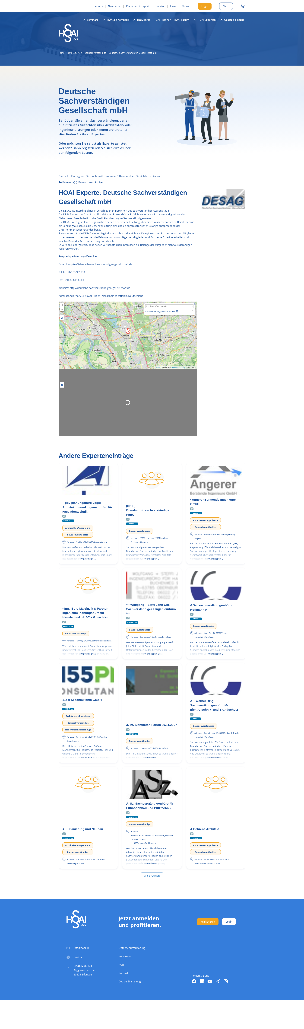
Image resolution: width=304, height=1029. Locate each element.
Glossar (186, 6)
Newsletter (114, 6)
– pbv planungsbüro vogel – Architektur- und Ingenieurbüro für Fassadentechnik (87, 507)
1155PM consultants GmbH (82, 699)
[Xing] (218, 981)
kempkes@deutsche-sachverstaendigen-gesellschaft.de (99, 264)
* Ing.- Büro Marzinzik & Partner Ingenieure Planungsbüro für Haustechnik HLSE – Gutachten (85, 613)
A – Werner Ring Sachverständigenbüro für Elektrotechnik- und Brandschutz (214, 705)
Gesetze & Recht (234, 20)
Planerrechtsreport (137, 6)
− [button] (62, 309)
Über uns (97, 6)
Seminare (92, 20)
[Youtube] (210, 981)
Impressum (125, 956)
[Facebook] (194, 981)
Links (173, 6)
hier (154, 176)
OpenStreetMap (178, 367)
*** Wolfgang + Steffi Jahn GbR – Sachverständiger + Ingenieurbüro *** (151, 609)
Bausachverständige (95, 52)
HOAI (61, 52)
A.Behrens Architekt (204, 829)
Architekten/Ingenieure (77, 527)
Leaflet (157, 367)
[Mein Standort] (177, 311)
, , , (106, 296)
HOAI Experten (207, 20)
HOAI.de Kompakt (118, 20)
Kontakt (123, 973)
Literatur (160, 6)
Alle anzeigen (152, 875)
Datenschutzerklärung (132, 948)
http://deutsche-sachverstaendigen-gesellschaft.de (100, 288)
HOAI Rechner (162, 20)
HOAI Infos (143, 20)
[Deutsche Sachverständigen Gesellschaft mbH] (128, 331)
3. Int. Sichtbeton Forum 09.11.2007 (151, 724)
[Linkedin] (202, 981)
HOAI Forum (181, 20)
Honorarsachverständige (78, 729)
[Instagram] (226, 981)
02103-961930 (76, 272)
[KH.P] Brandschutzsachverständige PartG (147, 510)
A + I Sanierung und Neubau (82, 829)
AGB (121, 964)
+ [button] (62, 305)
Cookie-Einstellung (130, 981)
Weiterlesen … (88, 558)
